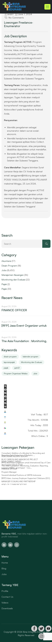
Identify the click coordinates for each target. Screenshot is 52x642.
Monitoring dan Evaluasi (13, 279)
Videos (5, 602)
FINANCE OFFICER (14, 310)
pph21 (17, 368)
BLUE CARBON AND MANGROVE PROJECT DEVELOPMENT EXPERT (20, 461)
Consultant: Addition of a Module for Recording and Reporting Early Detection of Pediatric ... (23, 454)
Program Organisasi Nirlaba (15, 373)
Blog (4, 568)
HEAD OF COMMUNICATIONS (14, 485)
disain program (10, 356)
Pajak (4, 284)
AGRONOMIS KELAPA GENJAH (15, 456)
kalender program (30, 356)
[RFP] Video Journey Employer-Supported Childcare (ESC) (26, 478)
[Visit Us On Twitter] (41, 628)
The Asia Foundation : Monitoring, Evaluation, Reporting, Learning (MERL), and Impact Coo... (25, 467)
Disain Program (9, 265)
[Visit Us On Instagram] (41, 636)
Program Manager (9, 472)
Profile (5, 591)
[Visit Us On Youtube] (48, 628)
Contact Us (7, 596)
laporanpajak (9, 362)
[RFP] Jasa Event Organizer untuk (24, 325)
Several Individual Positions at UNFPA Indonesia (21, 475)
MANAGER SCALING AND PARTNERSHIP (18, 481)
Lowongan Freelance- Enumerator (18, 24)
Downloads (7, 608)
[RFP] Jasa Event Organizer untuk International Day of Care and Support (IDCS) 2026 (26, 464)
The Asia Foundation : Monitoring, (24, 341)
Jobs (4, 270)
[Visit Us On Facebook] (34, 628)
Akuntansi (6, 261)
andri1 (10, 14)
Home (5, 562)
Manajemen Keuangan (13, 275)
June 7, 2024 (24, 14)
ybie (35, 373)
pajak (6, 368)
